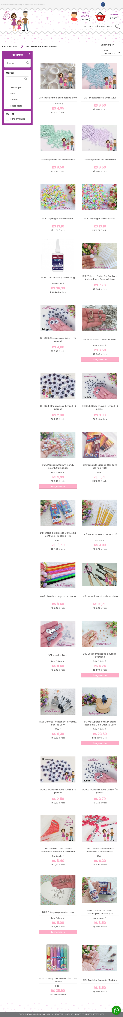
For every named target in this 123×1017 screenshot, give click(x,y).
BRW (12, 93)
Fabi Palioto (16, 105)
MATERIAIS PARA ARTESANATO (41, 46)
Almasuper (16, 87)
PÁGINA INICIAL (10, 46)
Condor (14, 99)
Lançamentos (17, 118)
